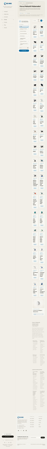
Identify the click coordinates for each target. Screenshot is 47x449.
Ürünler (40, 422)
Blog (39, 424)
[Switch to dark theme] (3, 440)
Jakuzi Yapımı (32, 426)
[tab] (41, 21)
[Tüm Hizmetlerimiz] (13, 17)
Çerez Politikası (10, 445)
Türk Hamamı (32, 424)
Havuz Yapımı (32, 418)
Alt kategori (21, 24)
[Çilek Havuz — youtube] (5, 443)
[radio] (24, 27)
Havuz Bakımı (32, 420)
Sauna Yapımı (32, 422)
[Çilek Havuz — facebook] (9, 443)
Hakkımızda (40, 418)
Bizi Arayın (24, 50)
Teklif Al (8, 436)
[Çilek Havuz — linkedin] (11, 443)
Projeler (40, 420)
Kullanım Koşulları (8, 446)
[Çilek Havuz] (8, 3)
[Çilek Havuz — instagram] (7, 443)
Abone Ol (43, 437)
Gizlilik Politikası (6, 445)
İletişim (40, 426)
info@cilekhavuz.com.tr (22, 426)
